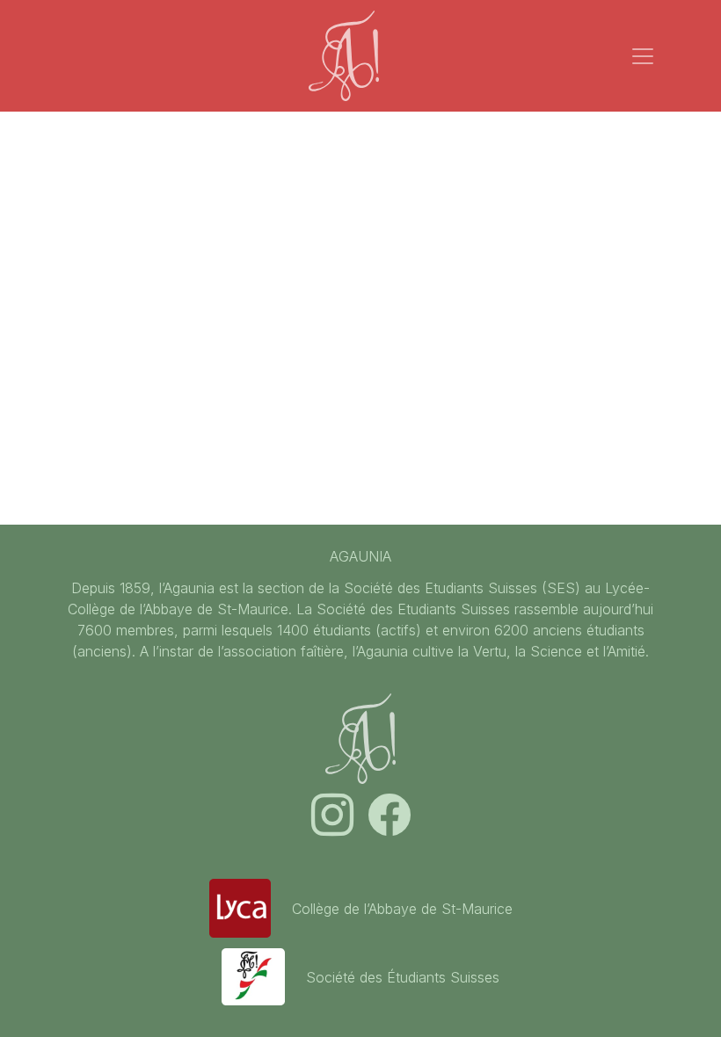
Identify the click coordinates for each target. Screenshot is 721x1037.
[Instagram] (334, 825)
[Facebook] (389, 825)
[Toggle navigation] (642, 56)
